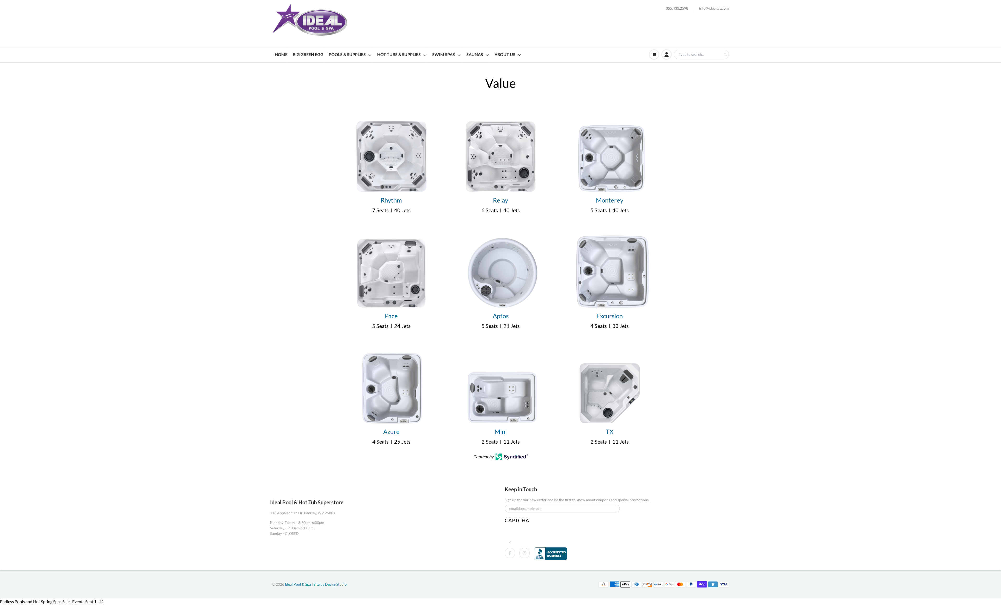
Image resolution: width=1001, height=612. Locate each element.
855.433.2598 (677, 8)
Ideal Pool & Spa (298, 584)
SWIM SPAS (443, 54)
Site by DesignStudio (330, 584)
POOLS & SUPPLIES (347, 54)
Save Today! (13, 608)
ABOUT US (505, 54)
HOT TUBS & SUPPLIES (399, 54)
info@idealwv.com (714, 8)
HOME (281, 54)
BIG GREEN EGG (308, 54)
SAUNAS (474, 54)
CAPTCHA (517, 520)
